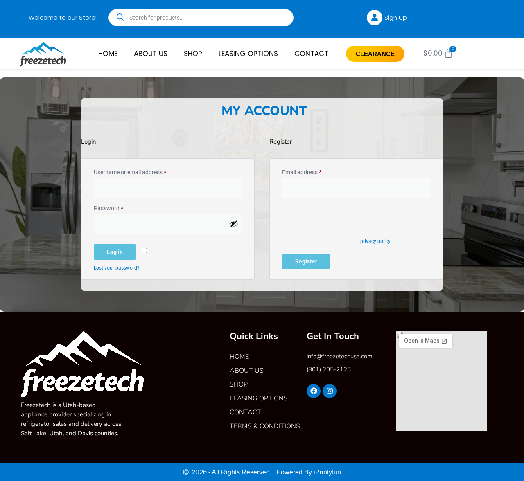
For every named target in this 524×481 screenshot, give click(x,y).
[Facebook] (314, 391)
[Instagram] (330, 391)
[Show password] (233, 223)
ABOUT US (150, 53)
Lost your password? (117, 268)
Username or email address (141, 170)
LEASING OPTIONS (248, 53)
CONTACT (311, 53)
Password (119, 206)
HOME (107, 53)
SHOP (193, 53)
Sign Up (395, 17)
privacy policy (375, 241)
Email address (312, 170)
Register (306, 261)
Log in (115, 252)
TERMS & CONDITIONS (265, 426)
